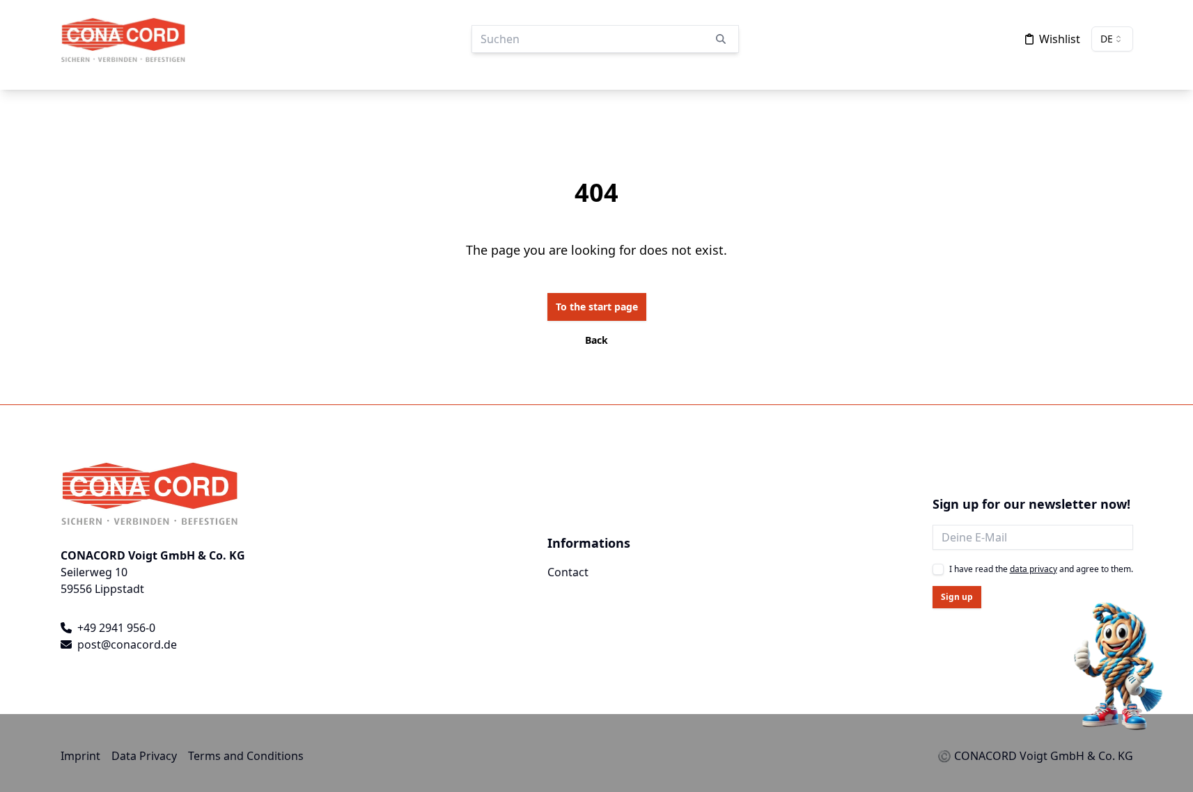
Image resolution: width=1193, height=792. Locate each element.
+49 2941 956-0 (116, 627)
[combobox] (1112, 39)
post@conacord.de (127, 644)
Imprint (80, 755)
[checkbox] (938, 569)
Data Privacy (144, 755)
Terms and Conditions (246, 755)
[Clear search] (721, 39)
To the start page (597, 306)
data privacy (1033, 569)
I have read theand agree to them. (1041, 569)
